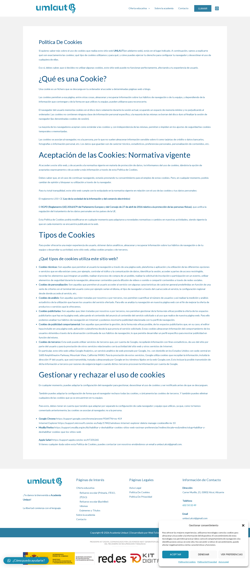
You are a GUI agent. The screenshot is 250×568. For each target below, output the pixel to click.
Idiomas (84, 506)
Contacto (183, 8)
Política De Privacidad (207, 562)
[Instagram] (217, 8)
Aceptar (175, 554)
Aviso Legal (224, 562)
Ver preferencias (232, 554)
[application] (148, 8)
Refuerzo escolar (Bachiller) (94, 501)
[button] (243, 525)
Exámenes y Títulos (90, 510)
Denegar (203, 554)
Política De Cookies (187, 562)
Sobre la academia (164, 8)
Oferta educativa (138, 8)
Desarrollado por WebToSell (145, 532)
